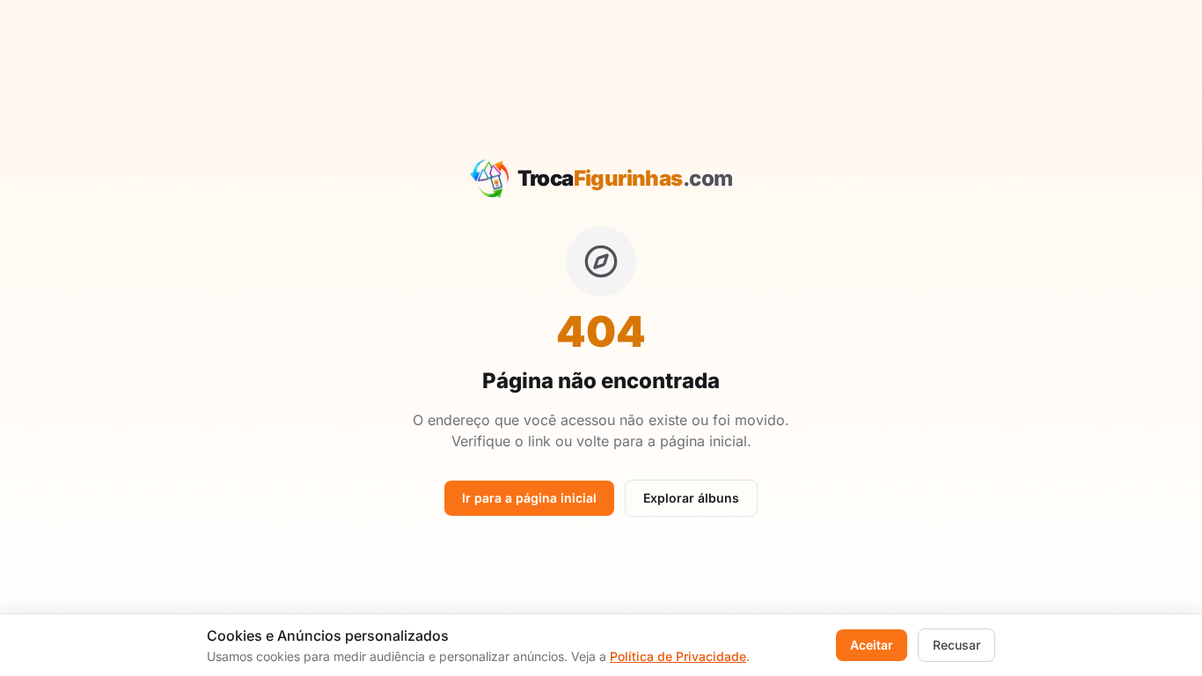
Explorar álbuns (691, 497)
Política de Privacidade (678, 656)
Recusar (956, 644)
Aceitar (871, 644)
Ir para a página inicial (529, 497)
